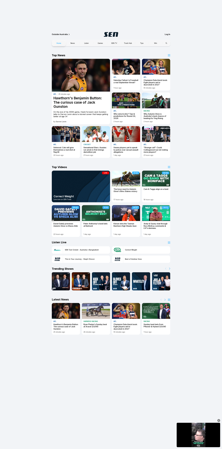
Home (59, 43)
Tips (141, 43)
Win (155, 43)
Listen (86, 43)
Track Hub (128, 43)
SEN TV (114, 43)
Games (100, 43)
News (73, 43)
